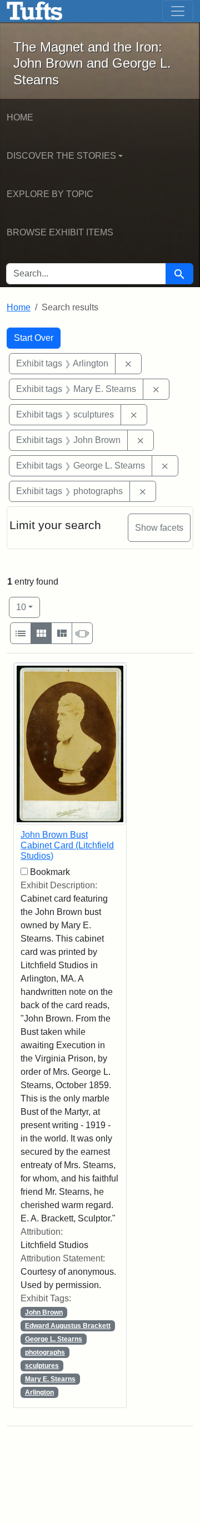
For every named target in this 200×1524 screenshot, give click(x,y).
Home (20, 117)
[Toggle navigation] (177, 11)
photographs (45, 1352)
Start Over (33, 338)
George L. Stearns (53, 1339)
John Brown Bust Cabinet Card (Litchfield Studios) (67, 845)
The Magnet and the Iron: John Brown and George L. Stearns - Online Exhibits (35, 11)
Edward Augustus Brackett (68, 1326)
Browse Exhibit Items (60, 232)
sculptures (42, 1366)
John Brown (44, 1312)
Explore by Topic (50, 194)
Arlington (39, 1392)
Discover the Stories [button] (61, 155)
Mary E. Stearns (50, 1379)
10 (28, 607)
